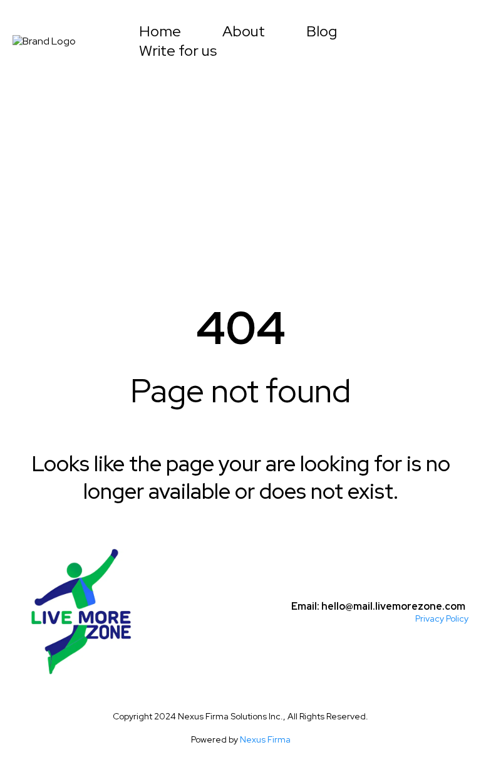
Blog (321, 31)
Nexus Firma (265, 739)
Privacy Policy (441, 618)
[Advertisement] (240, 170)
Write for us (178, 50)
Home (160, 31)
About (243, 31)
